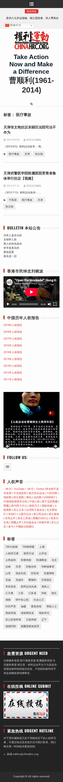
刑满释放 (41, 560)
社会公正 (39, 599)
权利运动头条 (29, 586)
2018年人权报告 (13, 331)
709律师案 (28, 546)
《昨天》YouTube (14, 489)
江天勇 (9, 593)
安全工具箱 (24, 518)
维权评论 (44, 613)
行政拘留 (31, 619)
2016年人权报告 (13, 345)
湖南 (8, 599)
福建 (23, 606)
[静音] (49, 304)
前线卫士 (34, 505)
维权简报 (10, 613)
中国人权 (34, 501)
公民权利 (10, 560)
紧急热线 (36, 606)
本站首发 (10, 586)
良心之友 (18, 509)
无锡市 (19, 579)
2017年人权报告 (13, 338)
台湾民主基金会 (35, 509)
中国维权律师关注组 (15, 501)
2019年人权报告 (13, 325)
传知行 (12, 514)
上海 (42, 546)
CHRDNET (49, 497)
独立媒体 (54, 514)
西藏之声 (16, 522)
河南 (43, 593)
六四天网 (52, 493)
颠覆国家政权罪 (30, 626)
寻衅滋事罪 (47, 566)
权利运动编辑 (33, 139)
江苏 (20, 593)
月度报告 (46, 579)
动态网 (37, 497)
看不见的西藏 (50, 501)
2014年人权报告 (13, 359)
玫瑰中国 (44, 522)
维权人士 (51, 606)
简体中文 (15, 25)
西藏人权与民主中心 (15, 505)
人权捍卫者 (12, 553)
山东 (8, 573)
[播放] (8, 304)
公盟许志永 (24, 514)
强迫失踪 (21, 573)
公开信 (43, 553)
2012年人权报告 (13, 372)
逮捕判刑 (10, 626)
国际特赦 (47, 505)
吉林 (8, 566)
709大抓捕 (11, 546)
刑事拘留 (26, 560)
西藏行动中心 (40, 518)
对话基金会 (30, 522)
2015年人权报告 (13, 352)
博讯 (28, 497)
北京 (54, 560)
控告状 (35, 573)
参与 (10, 526)
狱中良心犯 (22, 599)
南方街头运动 (36, 493)
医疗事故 (14, 154)
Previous (7, 446)
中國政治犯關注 (25, 526)
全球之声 (10, 518)
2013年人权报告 (13, 365)
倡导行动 (28, 553)
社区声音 (10, 606)
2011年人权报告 (13, 379)
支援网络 (49, 573)
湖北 (54, 593)
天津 (27, 154)
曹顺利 (32, 579)
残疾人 (45, 586)
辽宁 (44, 619)
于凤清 (13, 200)
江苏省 (32, 593)
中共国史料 (20, 493)
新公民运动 (40, 514)
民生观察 (18, 497)
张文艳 (39, 154)
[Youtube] (7, 467)
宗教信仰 (31, 566)
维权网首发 (27, 613)
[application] (31, 292)
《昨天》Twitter (35, 489)
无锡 (8, 579)
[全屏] (55, 304)
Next (55, 446)
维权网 (7, 497)
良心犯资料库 (13, 619)
